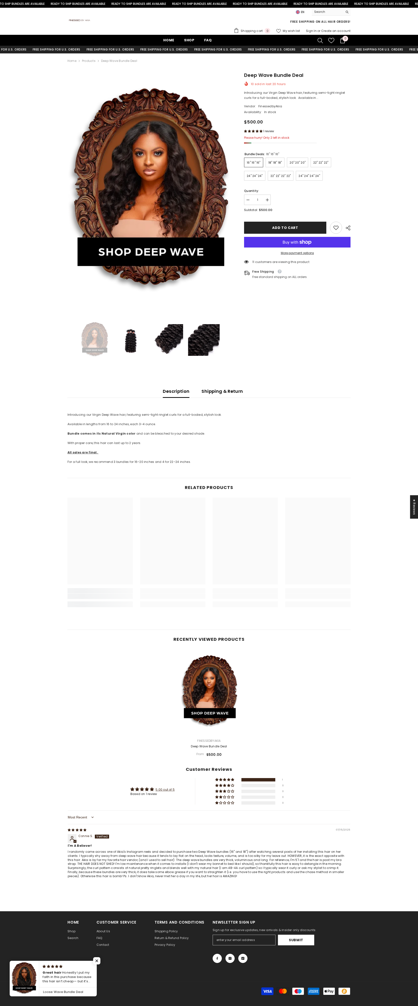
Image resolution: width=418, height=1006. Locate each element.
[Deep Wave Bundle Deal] (209, 691)
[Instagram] (230, 958)
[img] (77, 830)
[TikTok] (242, 958)
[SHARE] (346, 228)
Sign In (311, 31)
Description (176, 391)
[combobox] (327, 11)
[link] (336, 228)
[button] (253, 131)
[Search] (331, 12)
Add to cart (285, 227)
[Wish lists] (331, 40)
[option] (148, 192)
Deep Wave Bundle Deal (209, 746)
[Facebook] (217, 958)
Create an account (336, 31)
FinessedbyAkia (270, 106)
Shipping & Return (222, 391)
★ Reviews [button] (414, 507)
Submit (296, 940)
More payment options (297, 253)
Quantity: (251, 191)
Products (89, 61)
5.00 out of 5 (165, 789)
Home (71, 61)
